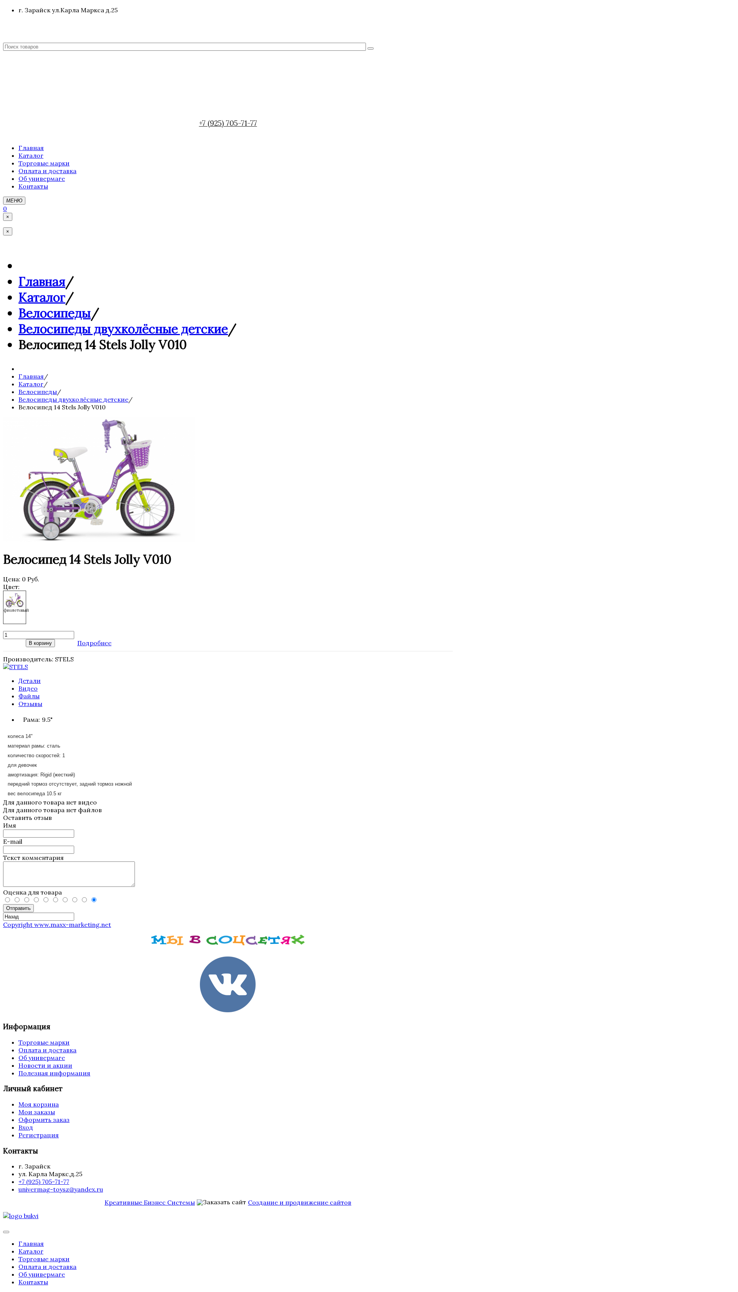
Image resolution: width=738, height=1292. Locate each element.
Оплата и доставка (47, 1050)
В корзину (40, 643)
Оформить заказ (44, 1119)
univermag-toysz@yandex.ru (60, 1189)
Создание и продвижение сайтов (299, 1202)
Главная (41, 281)
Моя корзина (38, 1104)
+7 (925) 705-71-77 (228, 123)
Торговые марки (44, 1042)
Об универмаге (41, 1058)
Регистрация (38, 1135)
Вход (25, 1127)
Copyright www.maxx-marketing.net (57, 924)
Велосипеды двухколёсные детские (123, 329)
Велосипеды (54, 313)
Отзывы (30, 704)
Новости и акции (45, 1065)
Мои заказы (36, 1112)
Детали (29, 680)
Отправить (18, 908)
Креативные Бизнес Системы (150, 1202)
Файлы (29, 696)
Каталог (41, 297)
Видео (28, 688)
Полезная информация (54, 1073)
